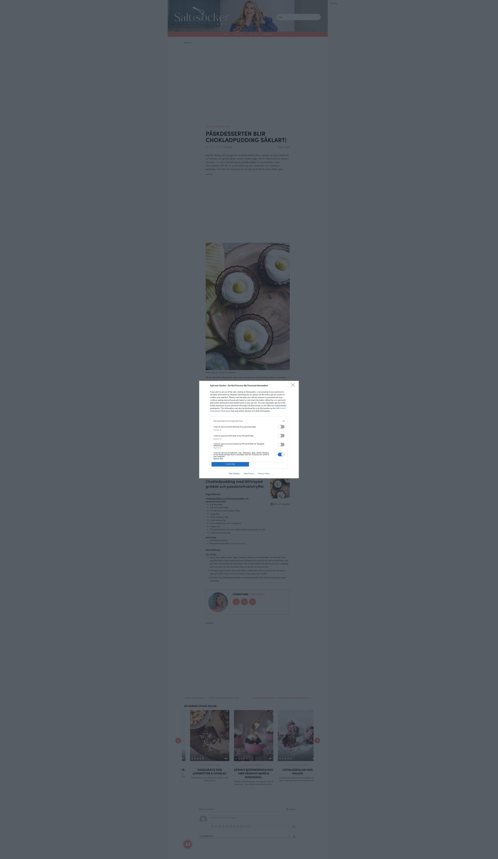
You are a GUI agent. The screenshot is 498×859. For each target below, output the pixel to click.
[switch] (281, 426)
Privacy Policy (263, 473)
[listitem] (249, 421)
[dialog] (249, 429)
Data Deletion (234, 473)
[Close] (293, 385)
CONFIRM (230, 464)
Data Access (249, 473)
